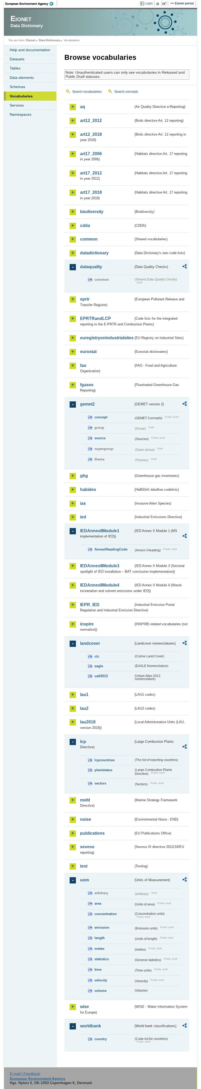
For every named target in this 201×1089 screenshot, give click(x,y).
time (98, 969)
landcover (90, 643)
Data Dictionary (49, 40)
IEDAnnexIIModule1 (99, 531)
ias (83, 503)
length (99, 938)
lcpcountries (104, 760)
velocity (100, 980)
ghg (84, 475)
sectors (100, 783)
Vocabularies (21, 96)
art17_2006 (91, 153)
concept (100, 417)
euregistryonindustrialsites (106, 338)
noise (85, 819)
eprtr (85, 299)
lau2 (84, 708)
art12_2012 (91, 120)
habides (88, 489)
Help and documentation (30, 50)
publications (92, 833)
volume (100, 991)
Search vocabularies (87, 91)
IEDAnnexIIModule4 (99, 585)
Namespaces (20, 114)
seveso (87, 847)
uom (84, 880)
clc (96, 656)
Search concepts (126, 91)
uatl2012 (101, 676)
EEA (31, 3)
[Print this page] (158, 3)
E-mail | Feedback (25, 1074)
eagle (98, 666)
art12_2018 (91, 134)
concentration (105, 914)
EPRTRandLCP (95, 318)
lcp (83, 741)
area (97, 903)
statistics (101, 959)
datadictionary (94, 253)
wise (84, 1006)
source (99, 438)
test (83, 866)
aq (82, 106)
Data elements (22, 77)
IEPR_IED (89, 604)
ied (83, 517)
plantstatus (103, 770)
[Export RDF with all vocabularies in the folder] (184, 267)
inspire (87, 624)
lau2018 (88, 722)
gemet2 (87, 404)
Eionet (30, 40)
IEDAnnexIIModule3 (99, 566)
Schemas (17, 87)
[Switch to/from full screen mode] (165, 3)
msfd (85, 800)
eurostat (88, 351)
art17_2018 (91, 192)
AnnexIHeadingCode (110, 549)
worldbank (90, 1026)
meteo (99, 949)
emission (101, 927)
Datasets (17, 59)
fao (83, 365)
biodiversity (91, 211)
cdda (85, 225)
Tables (15, 68)
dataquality (91, 267)
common (89, 239)
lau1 (84, 694)
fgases (86, 385)
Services (17, 105)
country (100, 1039)
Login (149, 3)
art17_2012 (91, 173)
